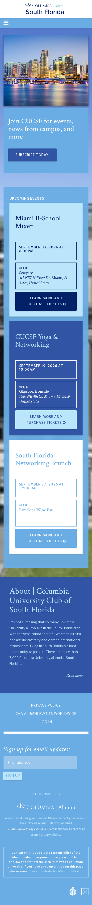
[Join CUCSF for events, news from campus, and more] (46, 70)
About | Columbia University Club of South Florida (40, 600)
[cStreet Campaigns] (84, 891)
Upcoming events (26, 198)
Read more (74, 675)
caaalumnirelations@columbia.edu (29, 829)
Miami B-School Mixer (38, 222)
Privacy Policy (46, 705)
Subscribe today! (32, 155)
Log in (46, 722)
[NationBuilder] (75, 891)
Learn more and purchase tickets (44, 301)
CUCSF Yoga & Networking (36, 340)
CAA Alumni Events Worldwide (46, 714)
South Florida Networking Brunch (43, 459)
